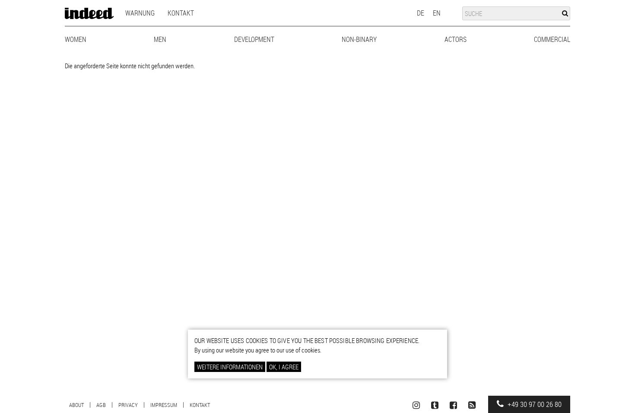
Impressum (163, 405)
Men (160, 39)
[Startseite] (89, 13)
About (76, 405)
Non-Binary (359, 39)
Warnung (140, 13)
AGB (101, 405)
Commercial (552, 39)
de (420, 13)
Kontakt (181, 13)
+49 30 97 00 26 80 (534, 404)
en (437, 13)
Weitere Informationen (230, 366)
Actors (455, 39)
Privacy (128, 405)
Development (254, 39)
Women (75, 39)
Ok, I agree (283, 366)
